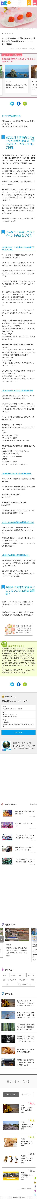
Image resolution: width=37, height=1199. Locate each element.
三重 (4, 33)
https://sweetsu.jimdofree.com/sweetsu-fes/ (25, 28)
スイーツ (31, 975)
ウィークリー (26, 1095)
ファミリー (23, 980)
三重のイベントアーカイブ (22, 743)
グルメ (10, 33)
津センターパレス (24, 984)
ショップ (21, 975)
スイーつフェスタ (9, 980)
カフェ (5, 975)
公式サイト (18, 732)
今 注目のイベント (11, 1095)
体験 (32, 980)
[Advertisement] (18, 778)
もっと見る (33, 804)
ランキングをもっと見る (26, 1188)
